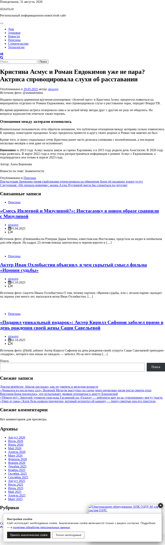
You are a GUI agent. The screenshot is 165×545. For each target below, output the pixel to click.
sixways (53, 89)
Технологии (16, 47)
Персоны (14, 40)
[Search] (1, 57)
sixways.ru (7, 8)
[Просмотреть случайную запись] (1, 54)
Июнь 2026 (15, 444)
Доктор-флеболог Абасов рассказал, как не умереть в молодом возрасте (49, 386)
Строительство (18, 43)
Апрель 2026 (17, 452)
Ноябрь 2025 (16, 470)
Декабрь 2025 (17, 466)
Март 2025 (15, 499)
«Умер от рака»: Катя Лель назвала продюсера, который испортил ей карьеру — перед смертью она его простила (78, 401)
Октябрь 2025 (17, 473)
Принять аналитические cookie (28, 535)
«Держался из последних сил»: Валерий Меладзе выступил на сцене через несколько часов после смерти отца (75, 390)
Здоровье (14, 32)
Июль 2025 (15, 484)
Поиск (4, 361)
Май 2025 (14, 491)
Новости (14, 36)
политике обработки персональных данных (41, 527)
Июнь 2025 (15, 488)
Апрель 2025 (17, 495)
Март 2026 (15, 455)
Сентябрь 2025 (18, 477)
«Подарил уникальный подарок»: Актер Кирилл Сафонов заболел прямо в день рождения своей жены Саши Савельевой (81, 325)
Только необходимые (68, 535)
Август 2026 (16, 437)
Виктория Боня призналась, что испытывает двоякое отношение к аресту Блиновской (59, 394)
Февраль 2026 (17, 459)
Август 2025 (16, 481)
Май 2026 (14, 448)
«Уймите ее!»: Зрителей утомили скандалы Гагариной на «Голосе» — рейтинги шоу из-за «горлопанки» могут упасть (81, 397)
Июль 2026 (15, 441)
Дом (11, 29)
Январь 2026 (16, 462)
